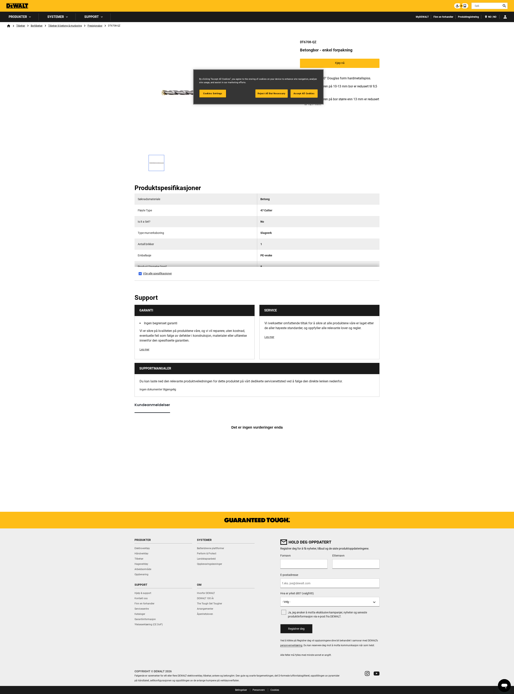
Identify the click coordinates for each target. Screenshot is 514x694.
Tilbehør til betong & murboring (65, 25)
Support (91, 17)
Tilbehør (20, 25)
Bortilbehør (37, 25)
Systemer (55, 17)
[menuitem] (19, 17)
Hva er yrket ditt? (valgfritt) (297, 593)
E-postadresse (289, 574)
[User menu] (505, 16)
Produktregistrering (468, 16)
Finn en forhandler (443, 16)
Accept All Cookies (304, 93)
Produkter (18, 17)
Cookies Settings (212, 93)
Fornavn (285, 555)
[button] (367, 673)
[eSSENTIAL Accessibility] (461, 6)
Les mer (144, 349)
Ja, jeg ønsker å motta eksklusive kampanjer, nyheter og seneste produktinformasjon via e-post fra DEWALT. (327, 614)
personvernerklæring (291, 645)
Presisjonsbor (95, 25)
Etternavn (338, 555)
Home (9, 26)
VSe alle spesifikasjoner (157, 273)
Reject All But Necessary (272, 93)
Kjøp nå (340, 62)
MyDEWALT (422, 16)
